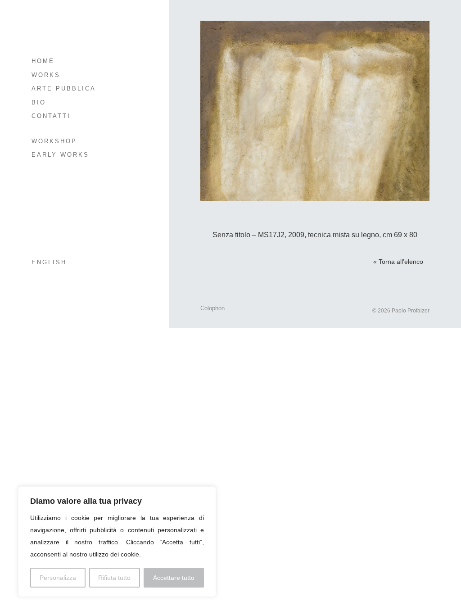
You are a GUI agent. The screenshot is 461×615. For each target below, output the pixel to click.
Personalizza (58, 577)
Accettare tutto (173, 577)
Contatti (51, 116)
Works (46, 75)
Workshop (54, 141)
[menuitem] (75, 262)
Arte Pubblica (64, 88)
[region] (117, 541)
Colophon (212, 308)
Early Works (60, 154)
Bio (39, 102)
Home (43, 61)
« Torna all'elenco (398, 261)
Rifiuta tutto (114, 577)
